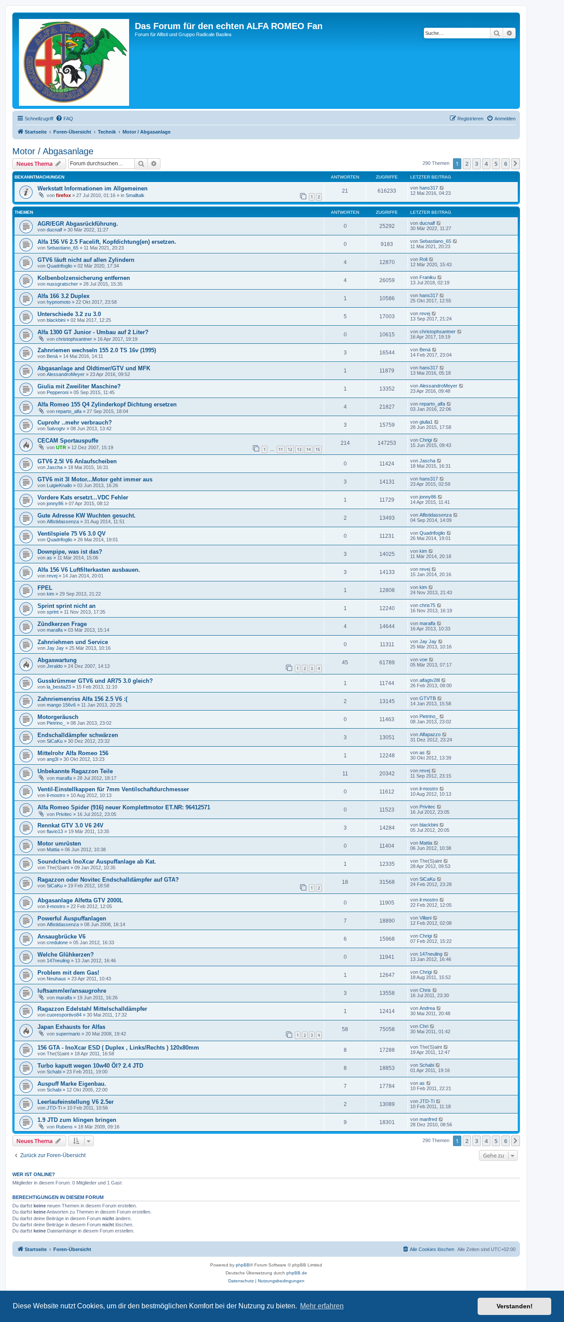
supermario (68, 1033)
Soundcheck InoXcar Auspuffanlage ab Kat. (96, 861)
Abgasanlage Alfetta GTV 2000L (80, 900)
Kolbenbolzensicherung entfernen (83, 278)
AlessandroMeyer (66, 374)
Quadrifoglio (59, 265)
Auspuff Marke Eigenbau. (71, 1083)
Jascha (55, 467)
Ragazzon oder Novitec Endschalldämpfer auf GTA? (108, 879)
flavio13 (55, 831)
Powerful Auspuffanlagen (71, 918)
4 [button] (486, 164)
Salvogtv (56, 428)
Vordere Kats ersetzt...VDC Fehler (82, 497)
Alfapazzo (430, 734)
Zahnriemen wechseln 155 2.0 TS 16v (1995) (96, 350)
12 (290, 449)
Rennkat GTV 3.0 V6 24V (70, 825)
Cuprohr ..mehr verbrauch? (74, 422)
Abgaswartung (57, 660)
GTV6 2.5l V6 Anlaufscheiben (77, 461)
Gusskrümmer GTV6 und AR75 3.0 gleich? (95, 681)
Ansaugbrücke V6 (61, 936)
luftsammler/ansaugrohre (71, 990)
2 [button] (466, 164)
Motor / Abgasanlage (52, 151)
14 (308, 449)
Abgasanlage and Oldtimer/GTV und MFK (93, 368)
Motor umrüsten (59, 843)
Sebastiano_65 (62, 247)
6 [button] (505, 164)
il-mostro (56, 795)
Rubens (64, 1126)
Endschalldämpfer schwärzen (77, 735)
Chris (425, 990)
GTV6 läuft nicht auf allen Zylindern (85, 260)
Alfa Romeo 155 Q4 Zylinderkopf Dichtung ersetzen (107, 404)
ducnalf (54, 229)
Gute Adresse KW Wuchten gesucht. (86, 515)
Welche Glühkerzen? (65, 954)
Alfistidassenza (63, 521)
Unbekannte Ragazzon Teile (75, 771)
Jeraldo (55, 666)
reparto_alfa (69, 411)
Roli (423, 259)
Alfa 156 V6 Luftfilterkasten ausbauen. (88, 569)
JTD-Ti (54, 1107)
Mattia (53, 849)
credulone (57, 942)
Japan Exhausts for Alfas (71, 1027)
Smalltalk (135, 195)
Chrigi (425, 440)
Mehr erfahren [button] (322, 1306)
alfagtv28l (429, 680)
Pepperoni (57, 392)
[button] (515, 163)
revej (424, 313)
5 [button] (495, 164)
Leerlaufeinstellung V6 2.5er (75, 1102)
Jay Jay (55, 648)
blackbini (56, 320)
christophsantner (74, 339)
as (49, 557)
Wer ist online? (33, 1174)
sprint (53, 611)
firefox (63, 195)
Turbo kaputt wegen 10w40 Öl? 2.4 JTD (90, 1065)
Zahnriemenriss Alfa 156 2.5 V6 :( (82, 699)
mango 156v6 (61, 705)
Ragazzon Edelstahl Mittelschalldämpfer (92, 1008)
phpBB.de (296, 1272)
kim (423, 551)
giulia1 (426, 422)
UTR (61, 447)
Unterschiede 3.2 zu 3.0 (69, 314)
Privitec (64, 814)
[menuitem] (64, 118)
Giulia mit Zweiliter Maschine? (79, 386)
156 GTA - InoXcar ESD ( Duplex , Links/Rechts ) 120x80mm (118, 1047)
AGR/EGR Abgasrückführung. (77, 223)
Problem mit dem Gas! (68, 972)
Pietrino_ (56, 723)
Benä (52, 356)
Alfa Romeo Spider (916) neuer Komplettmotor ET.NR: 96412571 (123, 807)
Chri (423, 1026)
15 (317, 449)
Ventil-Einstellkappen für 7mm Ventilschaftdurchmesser (113, 789)
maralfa (55, 630)
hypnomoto (58, 302)
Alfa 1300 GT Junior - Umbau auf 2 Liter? (92, 332)
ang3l (52, 759)
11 (280, 449)
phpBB (243, 1264)
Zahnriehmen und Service (72, 642)
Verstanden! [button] (515, 1306)
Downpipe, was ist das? (69, 551)
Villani (425, 917)
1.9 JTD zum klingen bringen (76, 1120)
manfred (428, 1119)
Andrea (427, 1008)
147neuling (58, 960)
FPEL (44, 588)
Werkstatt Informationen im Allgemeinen (92, 188)
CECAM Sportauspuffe (67, 440)
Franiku (427, 277)
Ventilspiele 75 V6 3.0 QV (71, 533)
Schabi (54, 1071)
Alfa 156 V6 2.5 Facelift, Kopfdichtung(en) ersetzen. (106, 241)
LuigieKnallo (59, 485)
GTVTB (427, 698)
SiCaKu (55, 741)
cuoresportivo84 (64, 1014)
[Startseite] (75, 61)
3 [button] (476, 164)
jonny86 (55, 503)
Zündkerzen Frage (62, 624)
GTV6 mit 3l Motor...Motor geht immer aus (94, 479)
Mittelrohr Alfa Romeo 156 (72, 753)
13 (299, 449)
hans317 (428, 187)
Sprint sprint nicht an (66, 606)
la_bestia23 (59, 686)
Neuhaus (56, 978)
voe (423, 659)
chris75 (427, 605)
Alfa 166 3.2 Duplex (63, 296)
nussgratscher (62, 284)
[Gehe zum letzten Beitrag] (442, 187)
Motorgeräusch (57, 717)
